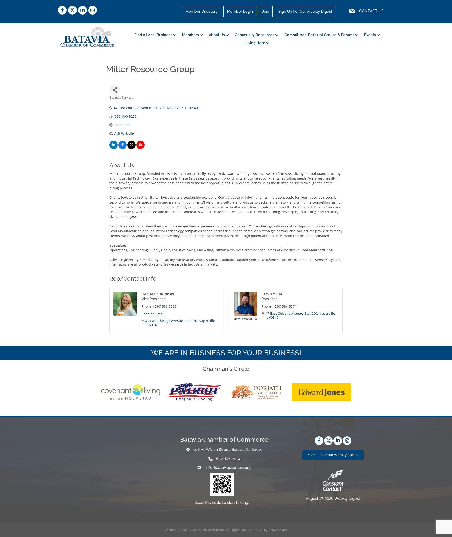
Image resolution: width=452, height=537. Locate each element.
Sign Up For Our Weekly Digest (305, 11)
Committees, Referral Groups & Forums (319, 35)
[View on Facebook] (122, 147)
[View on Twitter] (131, 147)
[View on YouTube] (140, 147)
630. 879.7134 (228, 458)
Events (370, 35)
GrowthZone (277, 530)
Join (265, 11)
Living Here (255, 43)
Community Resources (254, 35)
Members (190, 35)
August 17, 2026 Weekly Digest (333, 498)
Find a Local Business (153, 35)
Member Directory (201, 11)
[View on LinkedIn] (113, 147)
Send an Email (153, 314)
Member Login (240, 11)
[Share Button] (114, 89)
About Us (217, 35)
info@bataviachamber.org (228, 467)
